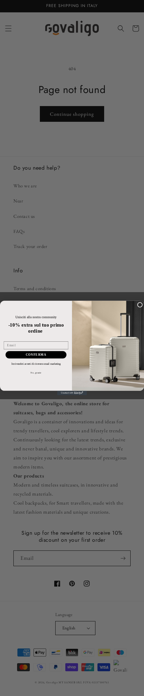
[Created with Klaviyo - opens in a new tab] (72, 393)
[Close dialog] (140, 305)
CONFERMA (36, 354)
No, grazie (36, 372)
